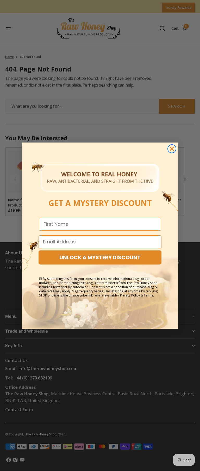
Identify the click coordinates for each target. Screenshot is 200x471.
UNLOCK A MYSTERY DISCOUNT (100, 257)
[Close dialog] (172, 149)
